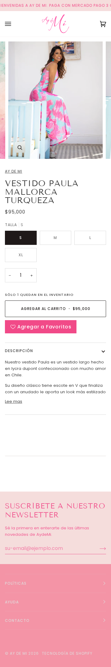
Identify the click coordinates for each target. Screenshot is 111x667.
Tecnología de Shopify (67, 653)
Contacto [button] (17, 620)
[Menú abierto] (14, 24)
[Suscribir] (98, 548)
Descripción (19, 350)
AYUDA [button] (12, 602)
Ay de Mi (13, 171)
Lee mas (13, 401)
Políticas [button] (16, 583)
